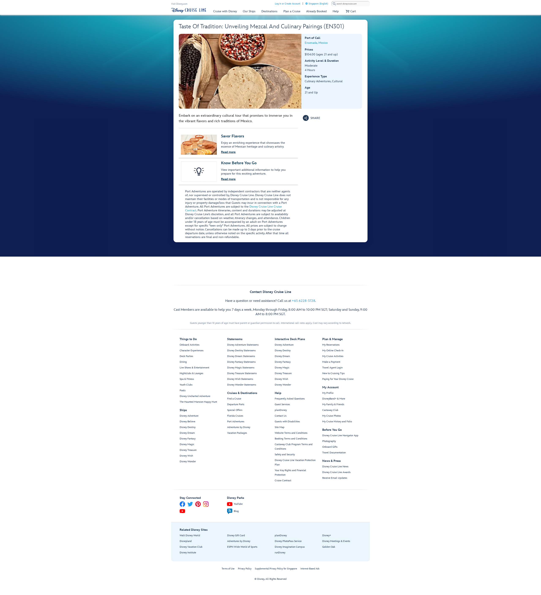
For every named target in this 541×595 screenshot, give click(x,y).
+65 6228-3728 (303, 301)
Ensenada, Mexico (316, 43)
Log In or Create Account (287, 3)
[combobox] (350, 4)
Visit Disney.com (179, 4)
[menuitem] (306, 3)
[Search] (334, 3)
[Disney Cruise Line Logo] (188, 11)
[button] (350, 11)
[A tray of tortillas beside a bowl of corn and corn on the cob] (240, 71)
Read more (228, 152)
